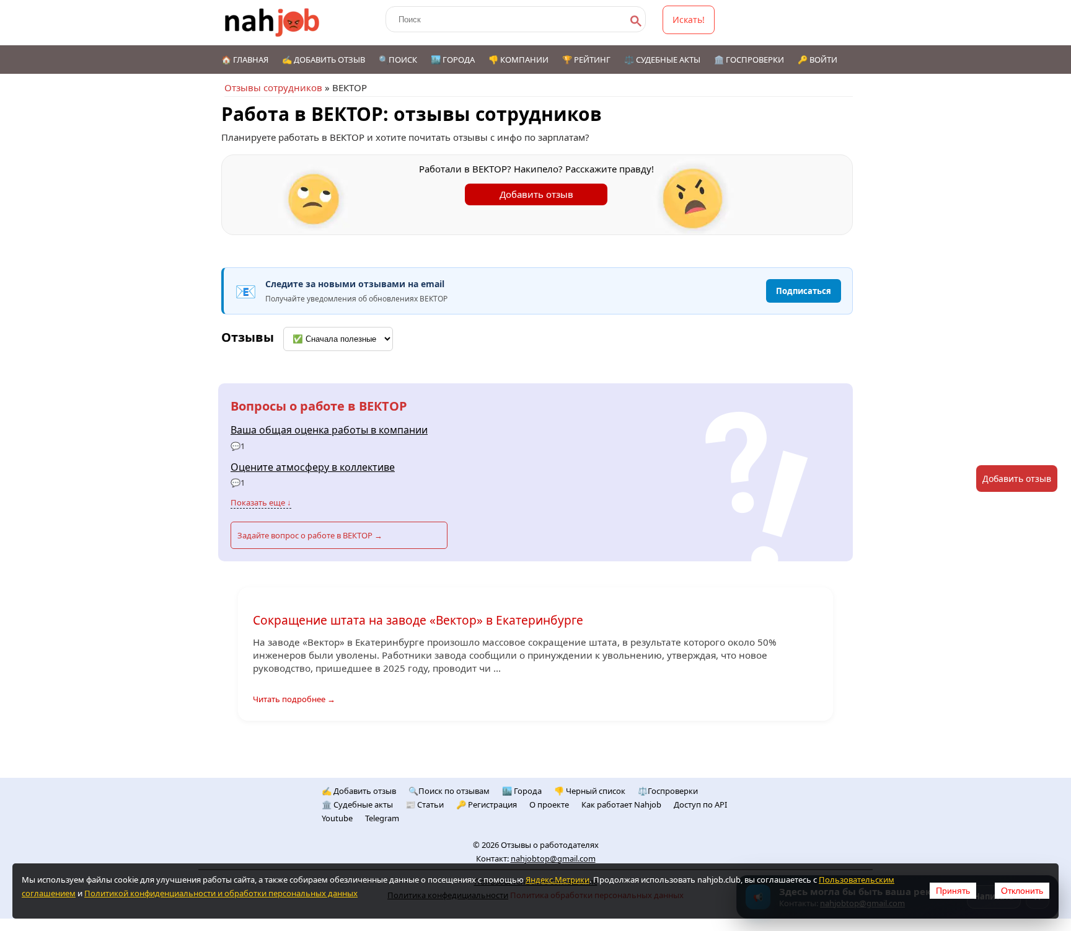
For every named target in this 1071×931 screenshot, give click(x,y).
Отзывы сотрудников (273, 87)
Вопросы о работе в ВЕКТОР (319, 406)
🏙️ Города (453, 59)
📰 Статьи (424, 804)
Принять (953, 891)
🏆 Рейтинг (586, 59)
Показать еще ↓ (261, 502)
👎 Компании (518, 59)
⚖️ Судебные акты (662, 59)
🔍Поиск (398, 59)
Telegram (382, 818)
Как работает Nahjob (621, 804)
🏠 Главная (244, 59)
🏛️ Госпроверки (749, 59)
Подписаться (803, 290)
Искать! (688, 19)
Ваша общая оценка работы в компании (329, 430)
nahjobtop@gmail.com (553, 858)
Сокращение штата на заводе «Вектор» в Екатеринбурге (418, 620)
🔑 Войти (817, 59)
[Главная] (272, 22)
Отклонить (1022, 891)
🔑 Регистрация (486, 804)
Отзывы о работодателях (550, 844)
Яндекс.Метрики (557, 879)
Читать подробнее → (294, 699)
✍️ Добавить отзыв (323, 59)
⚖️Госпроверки (668, 790)
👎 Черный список (589, 790)
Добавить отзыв (536, 194)
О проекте (549, 804)
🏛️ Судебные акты (357, 804)
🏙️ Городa (522, 790)
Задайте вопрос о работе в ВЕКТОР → (309, 535)
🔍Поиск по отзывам (449, 790)
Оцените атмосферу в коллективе (313, 467)
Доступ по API (700, 804)
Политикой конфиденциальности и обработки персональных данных (221, 893)
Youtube (337, 818)
